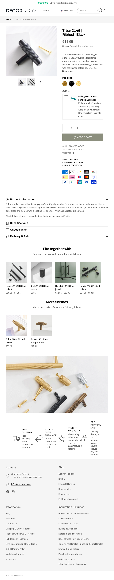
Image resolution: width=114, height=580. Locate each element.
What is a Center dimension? (72, 564)
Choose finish (18, 229)
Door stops (63, 494)
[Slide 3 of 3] (41, 82)
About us (10, 519)
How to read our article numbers (73, 514)
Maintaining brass (66, 559)
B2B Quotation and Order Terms (21, 544)
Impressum (11, 559)
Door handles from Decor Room (73, 539)
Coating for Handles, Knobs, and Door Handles (80, 544)
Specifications (19, 223)
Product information (22, 199)
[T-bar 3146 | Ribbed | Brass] (78, 83)
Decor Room (18, 576)
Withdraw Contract (15, 554)
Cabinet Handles (66, 474)
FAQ (8, 514)
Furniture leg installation (70, 554)
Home (8, 19)
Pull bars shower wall (68, 499)
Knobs (61, 479)
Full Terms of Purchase (17, 539)
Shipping (66, 46)
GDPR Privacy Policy (15, 549)
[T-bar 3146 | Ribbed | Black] (71, 83)
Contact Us (11, 524)
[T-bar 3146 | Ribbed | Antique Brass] (64, 83)
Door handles (64, 489)
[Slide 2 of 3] (31, 82)
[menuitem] (46, 10)
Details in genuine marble (70, 534)
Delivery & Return (21, 236)
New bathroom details (68, 549)
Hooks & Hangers (66, 484)
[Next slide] (105, 278)
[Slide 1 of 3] (22, 82)
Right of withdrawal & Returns (20, 534)
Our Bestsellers (65, 519)
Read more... (68, 71)
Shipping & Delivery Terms (18, 529)
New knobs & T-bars (68, 524)
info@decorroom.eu (21, 484)
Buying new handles (67, 529)
